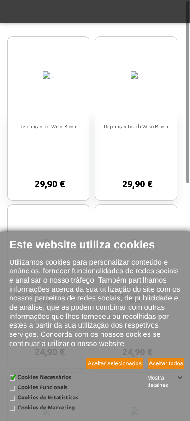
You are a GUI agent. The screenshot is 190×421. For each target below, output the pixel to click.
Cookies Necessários (44, 378)
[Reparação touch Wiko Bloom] (136, 76)
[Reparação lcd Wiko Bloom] (48, 76)
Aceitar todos (166, 363)
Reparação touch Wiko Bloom (136, 126)
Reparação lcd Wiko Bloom (48, 126)
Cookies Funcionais (43, 388)
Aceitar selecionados (115, 363)
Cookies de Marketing (46, 408)
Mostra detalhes (157, 381)
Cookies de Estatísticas (48, 398)
